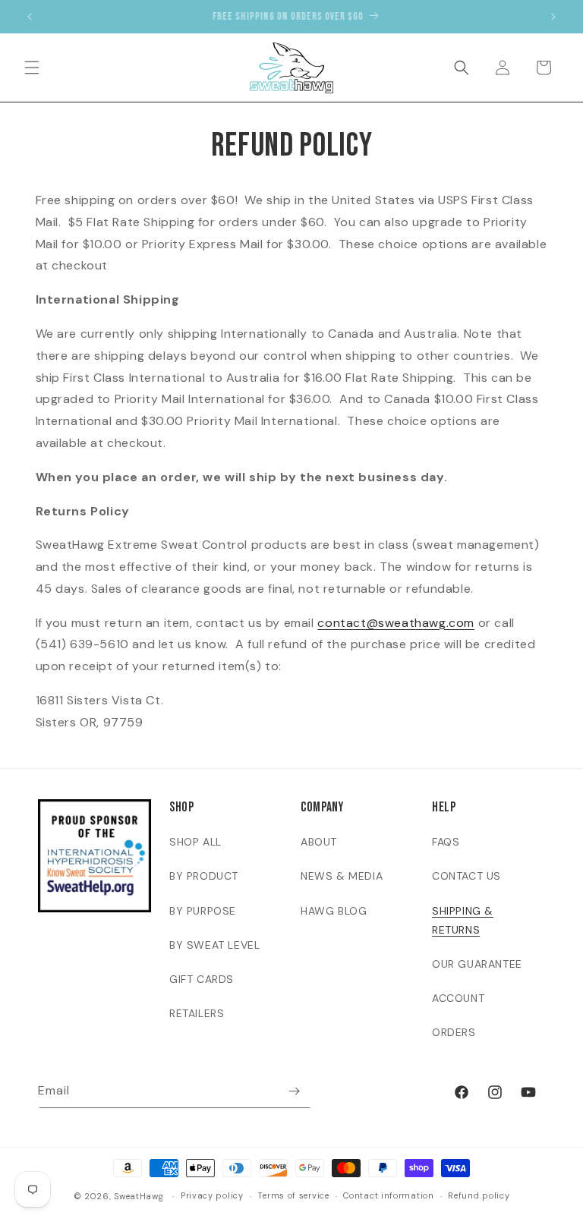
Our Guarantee (477, 964)
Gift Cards (201, 979)
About (319, 842)
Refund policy (478, 1195)
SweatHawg (138, 1196)
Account (458, 998)
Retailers (196, 1013)
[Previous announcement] (29, 16)
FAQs (445, 842)
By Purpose (202, 911)
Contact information (388, 1195)
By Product (203, 876)
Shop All (195, 842)
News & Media (342, 876)
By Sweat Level (214, 945)
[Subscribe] (293, 1091)
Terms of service (293, 1195)
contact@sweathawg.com (395, 623)
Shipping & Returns (462, 920)
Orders (454, 1032)
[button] (32, 67)
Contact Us (466, 876)
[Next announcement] (553, 16)
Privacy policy (212, 1195)
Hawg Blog (334, 911)
